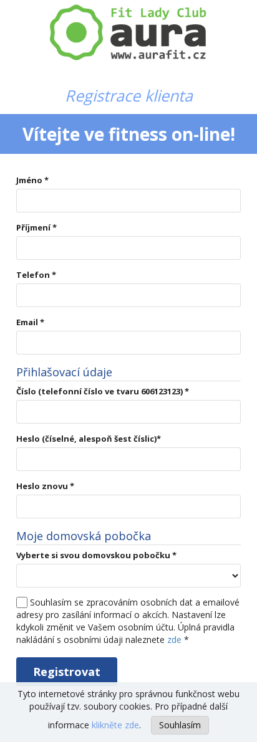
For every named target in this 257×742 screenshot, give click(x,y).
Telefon (36, 274)
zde (174, 639)
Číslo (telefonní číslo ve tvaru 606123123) (102, 391)
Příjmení (36, 227)
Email (30, 322)
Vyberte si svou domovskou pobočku (96, 555)
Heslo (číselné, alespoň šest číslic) (88, 438)
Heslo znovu (45, 486)
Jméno (32, 180)
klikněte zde (115, 725)
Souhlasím (180, 725)
